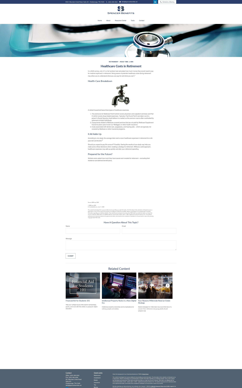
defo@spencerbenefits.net (129, 2)
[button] (99, 20)
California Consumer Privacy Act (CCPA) (160, 386)
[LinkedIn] (155, 2)
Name (68, 226)
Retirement (97, 375)
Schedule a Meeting (168, 2)
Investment (97, 378)
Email (124, 226)
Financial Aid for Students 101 (78, 301)
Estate (96, 380)
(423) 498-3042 (113, 2)
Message (69, 238)
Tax (95, 385)
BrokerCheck (145, 374)
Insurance (97, 382)
